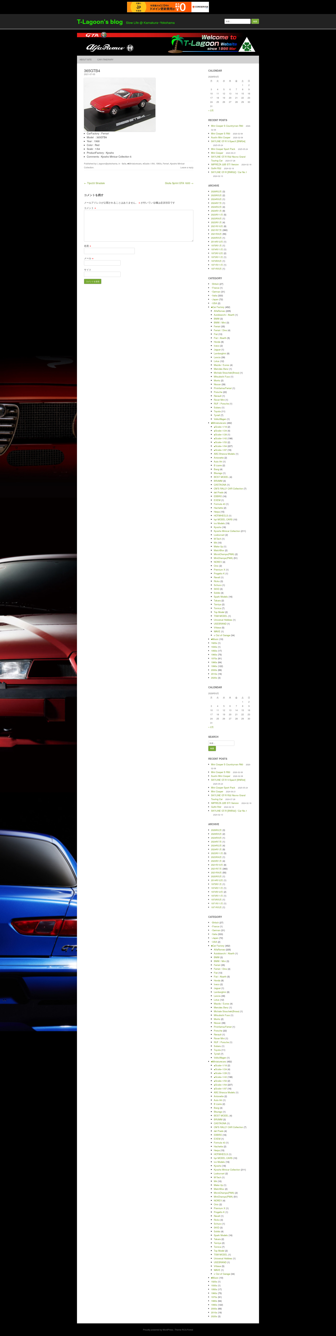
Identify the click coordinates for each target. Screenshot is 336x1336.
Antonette (219, 457)
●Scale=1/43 (220, 438)
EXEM (217, 500)
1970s (214, 658)
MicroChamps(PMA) (224, 554)
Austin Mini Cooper (220, 137)
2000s (214, 670)
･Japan (214, 299)
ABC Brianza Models (224, 453)
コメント (90, 208)
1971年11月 (217, 264)
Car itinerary (105, 59)
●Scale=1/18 (220, 426)
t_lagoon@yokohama (107, 163)
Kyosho (217, 527)
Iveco (216, 345)
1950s (214, 650)
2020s (214, 677)
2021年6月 (216, 234)
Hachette (218, 507)
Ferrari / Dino (220, 330)
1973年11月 (217, 257)
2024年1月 (216, 210)
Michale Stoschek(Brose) (226, 372)
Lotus (216, 361)
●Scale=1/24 (220, 430)
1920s (214, 643)
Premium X (219, 569)
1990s (214, 666)
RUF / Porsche (221, 403)
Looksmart (219, 534)
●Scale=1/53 (220, 442)
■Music (215, 639)
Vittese (217, 627)
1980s (214, 662)
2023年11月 (217, 214)
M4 (215, 542)
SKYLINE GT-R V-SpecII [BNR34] (228, 141)
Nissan (217, 384)
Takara (217, 600)
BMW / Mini (220, 322)
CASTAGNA (220, 484)
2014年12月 (217, 241)
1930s (214, 646)
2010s (214, 673)
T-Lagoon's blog (100, 21)
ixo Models (219, 523)
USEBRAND (220, 623)
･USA (214, 303)
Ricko (217, 581)
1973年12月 (217, 253)
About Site (85, 59)
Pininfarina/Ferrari (223, 388)
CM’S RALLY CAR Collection (228, 488)
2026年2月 (216, 191)
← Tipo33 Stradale (94, 183)
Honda (217, 341)
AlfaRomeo (219, 311)
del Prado (218, 492)
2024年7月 (216, 203)
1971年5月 (216, 268)
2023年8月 (216, 218)
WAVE (217, 631)
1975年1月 (216, 245)
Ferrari (166, 163)
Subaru (217, 407)
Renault (218, 395)
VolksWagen (220, 419)
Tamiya (217, 604)
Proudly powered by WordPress (158, 1329)
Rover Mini (219, 399)
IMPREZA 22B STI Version (225, 164)
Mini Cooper (217, 152)
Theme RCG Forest (184, 1329)
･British (215, 284)
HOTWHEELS (221, 515)
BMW (216, 318)
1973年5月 (216, 261)
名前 (87, 245)
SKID (216, 589)
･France (215, 287)
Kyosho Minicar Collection (227, 531)
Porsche (218, 392)
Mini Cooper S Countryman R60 (227, 125)
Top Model (219, 612)
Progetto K (219, 573)
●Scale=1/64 (149, 163)
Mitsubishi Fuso (222, 376)
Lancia (217, 357)
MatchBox (219, 550)
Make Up (218, 546)
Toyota (217, 411)
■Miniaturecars (134, 163)
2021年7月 (216, 230)
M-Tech (217, 538)
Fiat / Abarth (220, 338)
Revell (217, 577)
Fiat (216, 334)
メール (88, 258)
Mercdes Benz (221, 368)
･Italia (123, 163)
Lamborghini (220, 353)
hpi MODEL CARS (223, 519)
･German (215, 291)
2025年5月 (216, 195)
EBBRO (218, 496)
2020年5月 (216, 237)
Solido (217, 592)
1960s (159, 163)
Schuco (218, 585)
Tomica (217, 608)
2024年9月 (216, 199)
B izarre (218, 465)
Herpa (217, 511)
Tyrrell (217, 415)
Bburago (218, 473)
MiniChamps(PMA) (223, 558)
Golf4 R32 (216, 168)
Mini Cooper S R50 (220, 133)
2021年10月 (217, 226)
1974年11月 (217, 249)
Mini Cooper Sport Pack (223, 149)
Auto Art (218, 461)
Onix (216, 565)
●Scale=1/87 (220, 450)
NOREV (218, 561)
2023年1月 (216, 222)
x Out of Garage (222, 635)
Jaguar (217, 349)
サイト (87, 269)
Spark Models (221, 596)
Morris (217, 380)
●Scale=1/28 (220, 434)
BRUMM (218, 480)
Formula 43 (219, 504)
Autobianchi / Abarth (224, 314)
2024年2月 (216, 206)
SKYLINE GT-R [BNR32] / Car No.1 (229, 172)
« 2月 (211, 110)
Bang (216, 469)
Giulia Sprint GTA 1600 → (179, 183)
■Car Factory (217, 307)
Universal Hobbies (223, 619)
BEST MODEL (221, 477)
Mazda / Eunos (221, 365)
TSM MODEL (220, 616)
